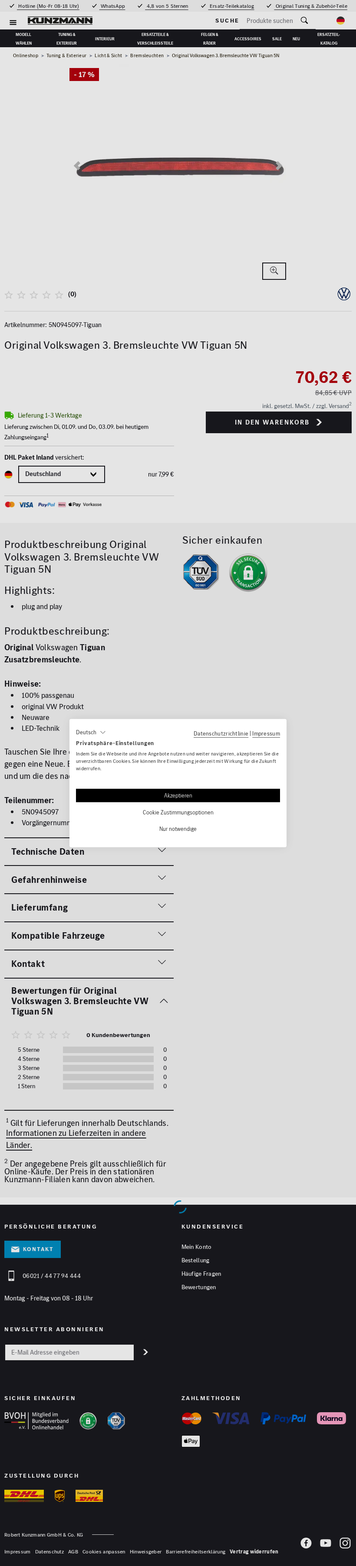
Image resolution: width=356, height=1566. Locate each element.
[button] (91, 732)
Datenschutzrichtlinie (221, 733)
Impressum (266, 733)
